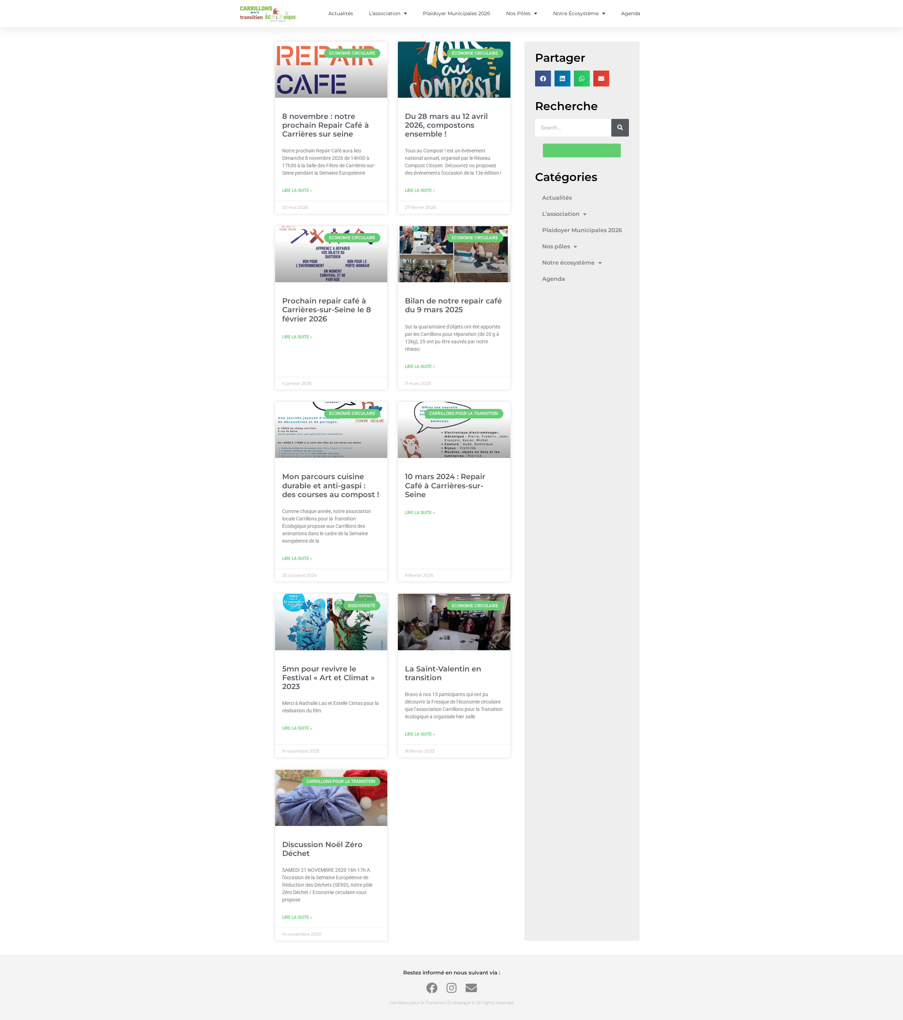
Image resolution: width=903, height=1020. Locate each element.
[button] (543, 78)
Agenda (630, 13)
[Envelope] (471, 988)
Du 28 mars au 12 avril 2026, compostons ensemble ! (446, 125)
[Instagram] (451, 988)
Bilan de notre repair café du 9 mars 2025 (453, 305)
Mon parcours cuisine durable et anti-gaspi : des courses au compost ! (330, 485)
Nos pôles (518, 13)
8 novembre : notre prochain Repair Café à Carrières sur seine (325, 125)
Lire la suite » (297, 190)
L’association (384, 13)
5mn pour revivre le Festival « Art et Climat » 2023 (328, 677)
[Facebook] (431, 988)
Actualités (340, 13)
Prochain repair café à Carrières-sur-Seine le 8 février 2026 (326, 309)
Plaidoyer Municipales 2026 (456, 13)
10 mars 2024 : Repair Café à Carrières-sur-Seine (445, 485)
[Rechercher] (620, 128)
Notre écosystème (576, 13)
